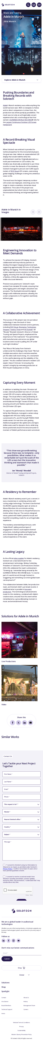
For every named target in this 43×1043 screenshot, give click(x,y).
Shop (4, 987)
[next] (39, 212)
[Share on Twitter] (18, 722)
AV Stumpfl (28, 329)
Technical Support (7, 1009)
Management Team (29, 1005)
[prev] (33, 212)
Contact (4, 997)
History (26, 1001)
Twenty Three (15, 329)
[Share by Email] (30, 722)
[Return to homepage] (8, 4)
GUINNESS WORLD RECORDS (21, 120)
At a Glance (5, 1001)
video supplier (19, 558)
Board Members (6, 1005)
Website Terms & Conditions (21, 1022)
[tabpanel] (22, 462)
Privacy (21, 1026)
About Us (26, 997)
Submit (7, 959)
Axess (3, 1013)
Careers (26, 1009)
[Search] (28, 5)
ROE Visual (15, 171)
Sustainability (22, 1030)
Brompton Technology (27, 327)
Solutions (5, 982)
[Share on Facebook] (12, 722)
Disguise (6, 329)
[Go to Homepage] (21, 910)
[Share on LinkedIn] (24, 722)
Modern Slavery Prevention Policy (22, 1034)
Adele (5, 105)
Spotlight (5, 991)
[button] (21, 974)
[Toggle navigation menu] (39, 5)
